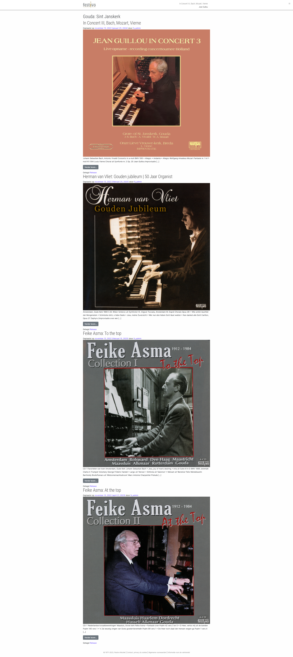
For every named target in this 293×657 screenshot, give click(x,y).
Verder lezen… (91, 167)
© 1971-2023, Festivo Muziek (114, 652)
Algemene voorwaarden (157, 652)
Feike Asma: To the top (102, 333)
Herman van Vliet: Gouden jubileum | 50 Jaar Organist (127, 176)
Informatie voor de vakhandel (179, 652)
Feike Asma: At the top (102, 490)
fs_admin (137, 28)
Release (93, 172)
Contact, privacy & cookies (137, 652)
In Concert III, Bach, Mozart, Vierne (112, 23)
